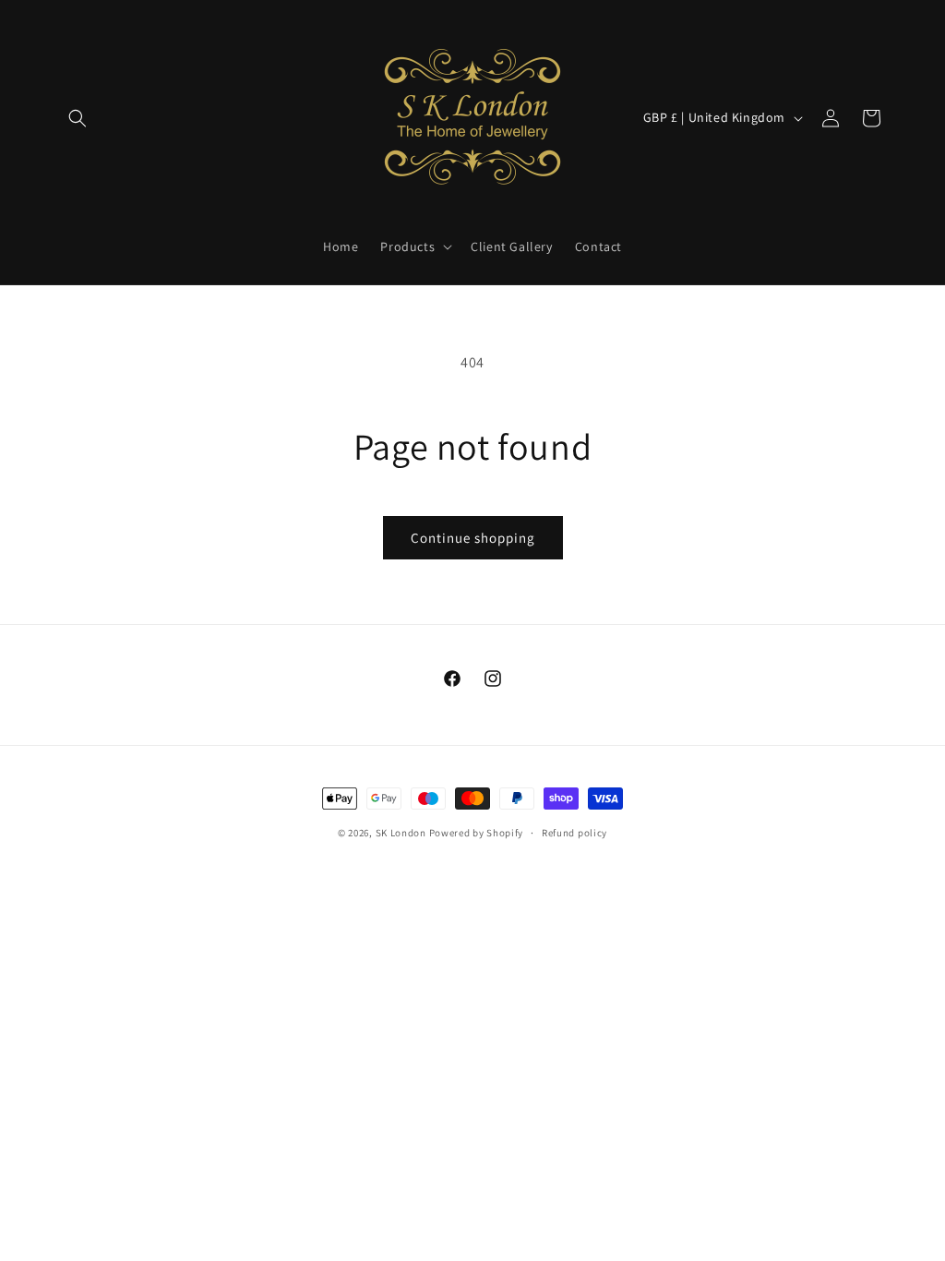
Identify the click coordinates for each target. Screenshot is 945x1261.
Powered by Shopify (476, 832)
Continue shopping (473, 537)
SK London (401, 832)
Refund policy (574, 832)
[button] (77, 118)
